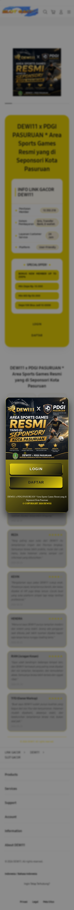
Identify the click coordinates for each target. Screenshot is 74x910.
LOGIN (36, 469)
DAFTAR (36, 482)
